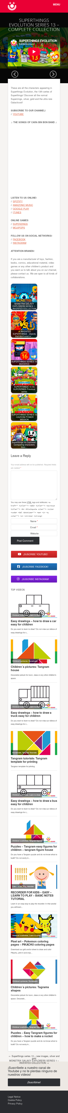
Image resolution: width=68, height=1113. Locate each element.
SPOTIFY (18, 201)
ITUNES (17, 212)
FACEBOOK (19, 239)
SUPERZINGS (20, 224)
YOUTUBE (18, 114)
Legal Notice (14, 1096)
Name (34, 521)
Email (34, 527)
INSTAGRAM (19, 242)
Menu (56, 4)
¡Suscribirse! (34, 1082)
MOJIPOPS (19, 227)
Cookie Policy (15, 1100)
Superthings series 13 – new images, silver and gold (34, 1057)
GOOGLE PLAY (21, 208)
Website (34, 533)
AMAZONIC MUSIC (23, 205)
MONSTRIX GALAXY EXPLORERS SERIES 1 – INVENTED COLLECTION (34, 1061)
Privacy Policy (15, 1103)
